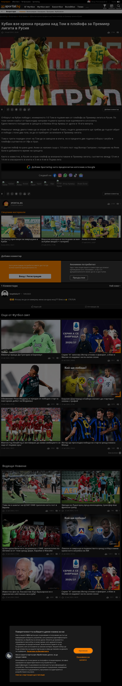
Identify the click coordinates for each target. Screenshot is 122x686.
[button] (9, 655)
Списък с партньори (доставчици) (30, 675)
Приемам (83, 650)
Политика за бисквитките (38, 651)
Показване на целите (83, 658)
